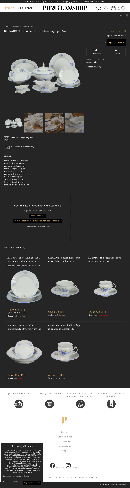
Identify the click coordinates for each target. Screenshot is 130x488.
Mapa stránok (91, 477)
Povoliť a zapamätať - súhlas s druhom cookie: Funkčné (37, 221)
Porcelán (10, 7)
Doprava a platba (65, 437)
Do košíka (117, 42)
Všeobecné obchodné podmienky (47, 477)
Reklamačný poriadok (65, 451)
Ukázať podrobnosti (10, 482)
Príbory (29, 7)
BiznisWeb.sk (120, 484)
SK (119, 7)
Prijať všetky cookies (32, 483)
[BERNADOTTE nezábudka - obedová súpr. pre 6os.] (44, 73)
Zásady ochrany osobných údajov (16, 476)
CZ (119, 9)
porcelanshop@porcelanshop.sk (45, 2)
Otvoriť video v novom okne (38, 227)
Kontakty (65, 432)
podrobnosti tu (33, 463)
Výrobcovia (65, 441)
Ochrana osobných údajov (73, 477)
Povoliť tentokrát (37, 216)
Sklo (20, 7)
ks (105, 43)
